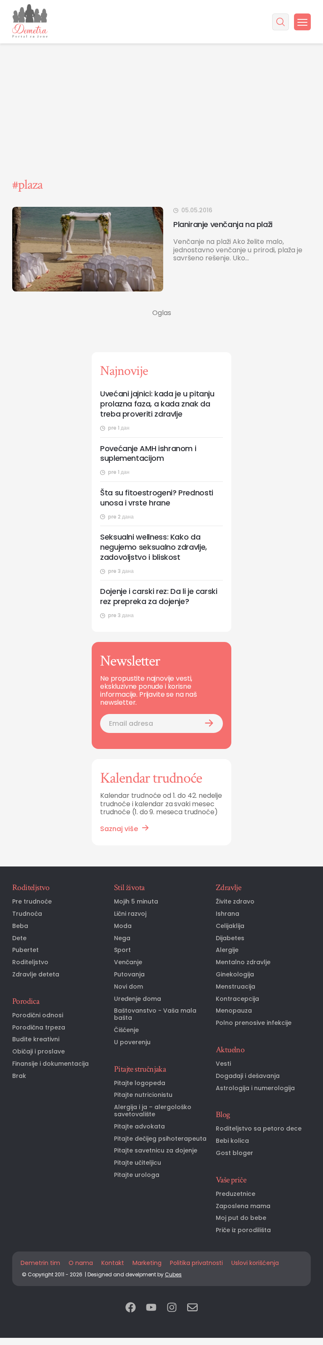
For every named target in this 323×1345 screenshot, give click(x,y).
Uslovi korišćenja (255, 1263)
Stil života (129, 887)
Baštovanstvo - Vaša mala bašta (155, 1014)
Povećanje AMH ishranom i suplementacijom (148, 454)
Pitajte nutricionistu (143, 1095)
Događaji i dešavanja (248, 1076)
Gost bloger (234, 1153)
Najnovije (124, 371)
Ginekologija (235, 974)
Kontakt (112, 1263)
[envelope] (192, 1308)
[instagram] (172, 1308)
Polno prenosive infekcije (253, 1023)
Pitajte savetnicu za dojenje (155, 1150)
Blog (223, 1114)
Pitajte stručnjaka (140, 1069)
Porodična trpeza (38, 1027)
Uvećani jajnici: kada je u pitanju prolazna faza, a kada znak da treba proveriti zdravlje (157, 404)
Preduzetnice (235, 1194)
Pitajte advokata (139, 1126)
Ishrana (227, 913)
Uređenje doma (137, 999)
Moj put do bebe (241, 1218)
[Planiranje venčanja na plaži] (87, 249)
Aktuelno (230, 1050)
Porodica (25, 1001)
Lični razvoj (130, 913)
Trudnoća (27, 913)
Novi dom (128, 986)
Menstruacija (235, 986)
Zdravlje (228, 887)
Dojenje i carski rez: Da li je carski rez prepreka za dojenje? (158, 596)
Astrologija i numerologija (255, 1088)
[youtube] (151, 1308)
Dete (19, 938)
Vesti (223, 1063)
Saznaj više (119, 829)
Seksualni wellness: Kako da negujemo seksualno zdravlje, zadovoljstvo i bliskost (153, 547)
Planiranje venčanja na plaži (223, 224)
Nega (122, 938)
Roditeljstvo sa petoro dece (259, 1128)
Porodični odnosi (37, 1015)
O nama (81, 1263)
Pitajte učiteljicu (137, 1162)
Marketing (147, 1263)
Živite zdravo (235, 901)
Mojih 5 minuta (136, 901)
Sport (122, 950)
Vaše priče (231, 1180)
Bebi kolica (232, 1140)
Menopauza (234, 1010)
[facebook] (130, 1308)
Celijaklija (230, 926)
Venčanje (128, 962)
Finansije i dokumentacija (50, 1063)
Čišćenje (126, 1030)
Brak (19, 1076)
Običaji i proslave (38, 1051)
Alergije (227, 950)
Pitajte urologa (136, 1175)
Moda (123, 926)
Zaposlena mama (243, 1206)
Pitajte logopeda (139, 1083)
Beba (20, 926)
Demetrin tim (40, 1263)
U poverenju (132, 1042)
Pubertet (25, 950)
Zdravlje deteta (35, 974)
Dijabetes (230, 938)
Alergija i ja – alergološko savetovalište (152, 1111)
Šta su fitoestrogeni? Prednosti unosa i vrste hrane (156, 498)
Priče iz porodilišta (243, 1230)
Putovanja (129, 974)
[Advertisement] (161, 63)
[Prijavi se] (209, 723)
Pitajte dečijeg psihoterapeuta (160, 1138)
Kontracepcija (237, 999)
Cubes (173, 1274)
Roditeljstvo (31, 887)
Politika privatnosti (196, 1263)
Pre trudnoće (32, 901)
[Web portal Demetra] (30, 21)
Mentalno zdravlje (243, 962)
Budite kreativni (35, 1039)
